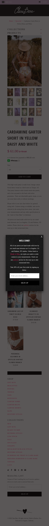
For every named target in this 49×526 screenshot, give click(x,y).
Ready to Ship (15, 254)
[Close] (41, 236)
